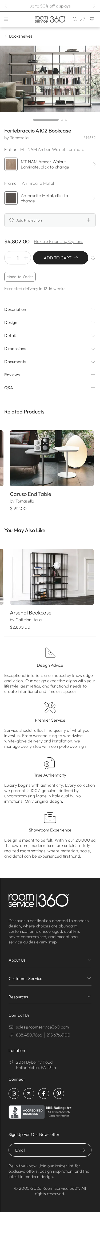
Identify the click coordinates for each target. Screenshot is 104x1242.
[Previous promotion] (6, 6)
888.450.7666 (29, 1030)
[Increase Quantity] (26, 258)
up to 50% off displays (50, 6)
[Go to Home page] (50, 19)
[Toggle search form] (75, 19)
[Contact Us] (82, 19)
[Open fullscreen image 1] (50, 79)
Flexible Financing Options (58, 241)
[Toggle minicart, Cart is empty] (92, 19)
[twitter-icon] (28, 1089)
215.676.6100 (58, 1030)
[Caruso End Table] (50, 457)
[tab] (46, 120)
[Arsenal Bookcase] (50, 573)
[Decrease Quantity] (9, 258)
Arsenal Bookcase (30, 608)
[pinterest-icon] (58, 1089)
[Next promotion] (94, 6)
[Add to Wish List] (93, 257)
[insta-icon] (14, 1089)
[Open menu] (6, 19)
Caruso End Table (30, 491)
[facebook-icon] (43, 1089)
